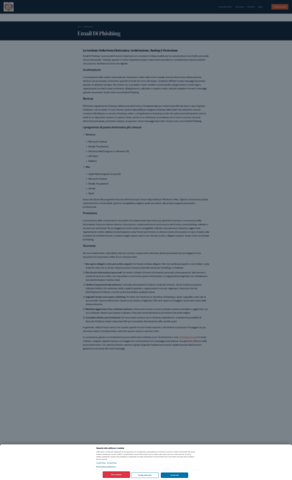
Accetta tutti (174, 475)
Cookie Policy (101, 463)
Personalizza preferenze (106, 467)
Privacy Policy (112, 463)
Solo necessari (116, 474)
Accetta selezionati (144, 475)
